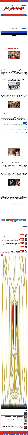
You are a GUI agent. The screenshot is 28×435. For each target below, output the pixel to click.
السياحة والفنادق (12, 33)
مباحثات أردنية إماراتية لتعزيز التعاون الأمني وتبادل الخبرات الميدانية (15, 423)
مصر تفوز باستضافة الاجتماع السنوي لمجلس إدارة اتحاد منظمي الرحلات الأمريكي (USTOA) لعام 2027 (15, 124)
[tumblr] (21, 0)
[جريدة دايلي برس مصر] (14, 7)
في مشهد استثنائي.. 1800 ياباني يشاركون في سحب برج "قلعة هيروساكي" (14, 416)
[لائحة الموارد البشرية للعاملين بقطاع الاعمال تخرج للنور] (26, 251)
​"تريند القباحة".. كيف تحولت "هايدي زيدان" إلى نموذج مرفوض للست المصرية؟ (15, 243)
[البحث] (1, 0)
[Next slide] (1, 255)
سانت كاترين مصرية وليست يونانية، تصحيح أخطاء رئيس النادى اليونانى (18, 129)
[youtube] (19, 0)
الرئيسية (25, 14)
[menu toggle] (26, 0)
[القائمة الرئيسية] (2, 15)
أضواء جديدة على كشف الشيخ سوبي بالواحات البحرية (20, 132)
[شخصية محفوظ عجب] (26, 247)
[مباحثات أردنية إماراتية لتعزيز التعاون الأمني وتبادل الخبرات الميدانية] (25, 424)
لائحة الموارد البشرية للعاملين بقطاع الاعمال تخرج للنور (17, 251)
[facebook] (25, 0)
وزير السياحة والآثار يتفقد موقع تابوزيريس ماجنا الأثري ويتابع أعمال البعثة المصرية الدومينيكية (16, 126)
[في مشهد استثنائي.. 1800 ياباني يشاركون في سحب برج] (25, 417)
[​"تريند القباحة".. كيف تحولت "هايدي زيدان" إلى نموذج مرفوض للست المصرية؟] (26, 243)
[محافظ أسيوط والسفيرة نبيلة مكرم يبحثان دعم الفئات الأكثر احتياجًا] (25, 420)
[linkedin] (23, 0)
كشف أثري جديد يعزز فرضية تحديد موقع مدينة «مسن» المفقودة (19, 127)
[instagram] (24, 0)
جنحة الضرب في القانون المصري (20, 235)
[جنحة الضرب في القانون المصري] (26, 235)
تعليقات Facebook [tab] (25, 226)
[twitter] (20, 0)
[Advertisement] (14, 22)
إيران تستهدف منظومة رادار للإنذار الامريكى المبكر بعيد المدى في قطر (16, 407)
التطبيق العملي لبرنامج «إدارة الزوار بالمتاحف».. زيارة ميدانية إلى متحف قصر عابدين (17, 131)
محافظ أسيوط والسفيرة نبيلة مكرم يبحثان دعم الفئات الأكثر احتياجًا (15, 419)
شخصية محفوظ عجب (21, 247)
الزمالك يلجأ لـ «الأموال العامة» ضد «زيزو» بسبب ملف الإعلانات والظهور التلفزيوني (13, 412)
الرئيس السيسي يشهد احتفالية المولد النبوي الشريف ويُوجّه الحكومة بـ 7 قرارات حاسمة (12, 426)
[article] (14, 332)
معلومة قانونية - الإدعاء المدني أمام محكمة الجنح (18, 239)
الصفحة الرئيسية (16, 33)
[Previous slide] (2, 255)
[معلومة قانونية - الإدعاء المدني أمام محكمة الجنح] (26, 239)
